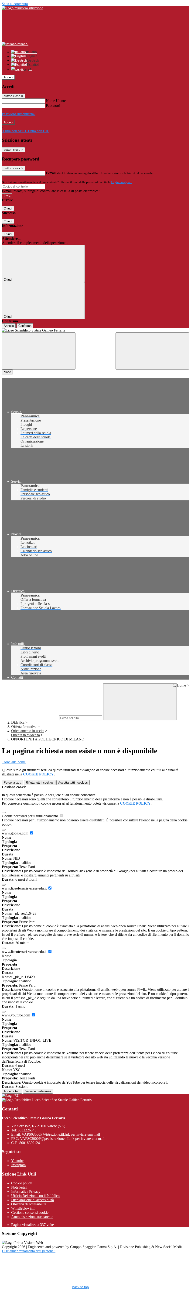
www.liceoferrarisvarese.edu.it (25, 888)
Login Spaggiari (121, 182)
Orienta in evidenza (25, 735)
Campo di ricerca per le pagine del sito (30, 718)
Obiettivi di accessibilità (28, 1204)
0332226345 (27, 1130)
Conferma (24, 326)
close (7, 372)
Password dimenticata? (18, 114)
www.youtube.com (16, 1015)
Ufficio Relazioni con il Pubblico (35, 1196)
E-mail (51, 173)
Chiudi (8, 208)
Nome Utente (56, 101)
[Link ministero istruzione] (22, 8)
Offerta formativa (24, 727)
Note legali (19, 1187)
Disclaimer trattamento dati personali (28, 1251)
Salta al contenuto (15, 4)
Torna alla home (14, 762)
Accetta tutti (73, 782)
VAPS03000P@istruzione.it (61, 1134)
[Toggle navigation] (38, 351)
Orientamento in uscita (27, 731)
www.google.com (15, 833)
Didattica (17, 722)
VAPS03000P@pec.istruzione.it (62, 1139)
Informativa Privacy (25, 1191)
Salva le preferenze (38, 1091)
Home (181, 685)
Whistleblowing (22, 1208)
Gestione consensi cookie (29, 1212)
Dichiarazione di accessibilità (32, 1200)
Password (53, 106)
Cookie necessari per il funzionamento (30, 816)
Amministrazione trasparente (32, 1217)
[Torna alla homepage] (95, 330)
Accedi (8, 77)
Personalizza (12, 782)
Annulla (9, 326)
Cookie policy (21, 1183)
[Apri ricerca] (152, 351)
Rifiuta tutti (40, 782)
